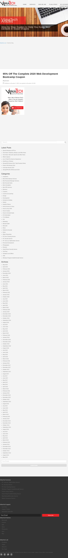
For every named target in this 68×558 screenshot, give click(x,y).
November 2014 (7, 423)
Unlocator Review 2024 (8, 167)
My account (64, 4)
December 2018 (7, 339)
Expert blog (64, 6)
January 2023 (6, 281)
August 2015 (6, 403)
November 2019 (7, 316)
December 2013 (7, 446)
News (4, 232)
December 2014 (7, 421)
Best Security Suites (7, 183)
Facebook (4, 542)
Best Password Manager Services (11, 180)
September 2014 (7, 427)
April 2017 (5, 382)
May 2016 (5, 384)
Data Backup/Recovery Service (10, 496)
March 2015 (6, 414)
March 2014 (6, 440)
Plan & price (53, 4)
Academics (5, 176)
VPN (4, 255)
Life (4, 219)
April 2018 (5, 356)
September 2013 (7, 453)
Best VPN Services (7, 187)
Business (5, 189)
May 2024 (5, 264)
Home (24, 4)
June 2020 (5, 301)
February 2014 (6, 442)
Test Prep (5, 251)
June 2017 (5, 378)
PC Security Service (7, 238)
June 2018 (5, 352)
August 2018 (6, 348)
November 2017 (7, 367)
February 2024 (6, 269)
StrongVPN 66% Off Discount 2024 (11, 169)
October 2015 (6, 399)
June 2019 (5, 326)
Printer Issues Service (7, 491)
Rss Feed (4, 549)
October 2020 (6, 296)
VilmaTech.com (3, 42)
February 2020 (6, 309)
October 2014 (6, 425)
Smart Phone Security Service (10, 249)
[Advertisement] (34, 56)
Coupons (5, 191)
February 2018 (6, 361)
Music (4, 228)
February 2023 (6, 279)
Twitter (3, 544)
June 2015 (5, 408)
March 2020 (6, 307)
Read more (6, 81)
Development (6, 198)
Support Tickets (6, 509)
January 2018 (6, 363)
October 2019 (6, 318)
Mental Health (6, 223)
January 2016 (6, 393)
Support (36, 552)
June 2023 (5, 275)
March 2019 (6, 333)
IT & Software (6, 217)
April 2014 (5, 438)
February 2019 (6, 335)
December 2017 (7, 365)
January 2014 (6, 444)
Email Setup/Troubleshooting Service (11, 493)
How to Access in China (8, 206)
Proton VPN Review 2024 (9, 165)
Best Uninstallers (7, 185)
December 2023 (7, 273)
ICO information (6, 215)
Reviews (5, 247)
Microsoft (5, 225)
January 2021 (6, 294)
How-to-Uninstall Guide (8, 213)
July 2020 (5, 299)
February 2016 (6, 391)
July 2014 (5, 431)
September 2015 (7, 401)
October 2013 (6, 450)
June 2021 (5, 284)
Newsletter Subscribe (7, 511)
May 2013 (5, 457)
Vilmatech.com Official (8, 253)
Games (4, 202)
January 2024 (6, 271)
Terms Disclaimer (49, 552)
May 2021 (5, 286)
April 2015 (5, 412)
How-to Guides (6, 210)
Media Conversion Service (8, 498)
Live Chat (4, 507)
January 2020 (6, 311)
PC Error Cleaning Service (9, 236)
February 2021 (6, 292)
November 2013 (7, 448)
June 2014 (5, 433)
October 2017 (6, 369)
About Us (4, 546)
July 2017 (5, 376)
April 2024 (5, 266)
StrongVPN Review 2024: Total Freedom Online (14, 163)
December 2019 (7, 314)
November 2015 (7, 397)
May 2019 (5, 329)
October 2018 (6, 343)
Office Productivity (7, 234)
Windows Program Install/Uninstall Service (13, 258)
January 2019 (6, 337)
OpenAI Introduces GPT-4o (9, 150)
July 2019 (5, 324)
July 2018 (5, 350)
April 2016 (5, 386)
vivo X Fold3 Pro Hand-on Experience (12, 159)
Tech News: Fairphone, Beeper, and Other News (14, 152)
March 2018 (6, 358)
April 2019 (5, 331)
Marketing (5, 221)
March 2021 (6, 290)
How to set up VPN (7, 208)
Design (4, 195)
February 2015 (6, 416)
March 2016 (6, 388)
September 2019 (7, 320)
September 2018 (7, 346)
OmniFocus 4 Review (8, 161)
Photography (6, 245)
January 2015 (6, 418)
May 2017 (5, 380)
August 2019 (6, 322)
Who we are (42, 4)
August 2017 (6, 373)
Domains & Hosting (7, 200)
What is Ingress (6, 157)
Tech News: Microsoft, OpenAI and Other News (14, 154)
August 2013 (6, 455)
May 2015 (5, 410)
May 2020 (5, 303)
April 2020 (5, 305)
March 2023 (6, 277)
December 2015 (7, 395)
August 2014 (6, 429)
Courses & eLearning (8, 193)
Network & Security (7, 230)
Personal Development (8, 242)
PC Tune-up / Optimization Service (11, 240)
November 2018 (7, 341)
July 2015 (5, 405)
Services (32, 4)
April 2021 (5, 288)
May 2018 (5, 354)
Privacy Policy (42, 552)
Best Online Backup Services (10, 178)
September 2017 (7, 371)
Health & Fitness (7, 204)
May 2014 (5, 435)
